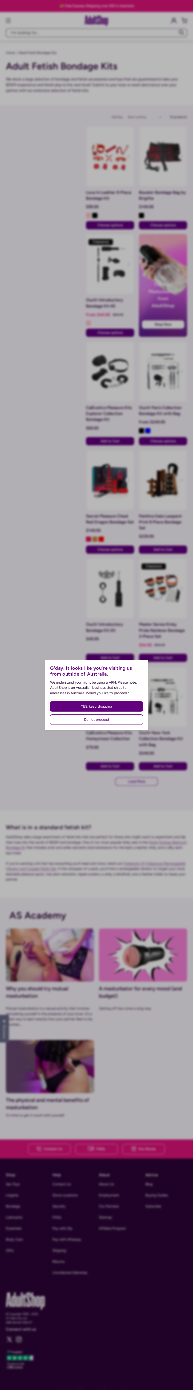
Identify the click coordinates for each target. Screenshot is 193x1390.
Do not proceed (96, 719)
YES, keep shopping (96, 706)
